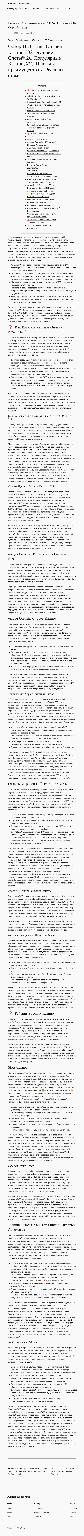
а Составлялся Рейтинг (38, 148)
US (69, 8)
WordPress (21, 1528)
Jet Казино (32, 171)
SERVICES (54, 8)
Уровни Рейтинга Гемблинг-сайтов (43, 125)
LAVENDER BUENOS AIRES (18, 3)
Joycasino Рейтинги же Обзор (40, 185)
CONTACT (27, 8)
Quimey (26, 33)
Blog (32, 33)
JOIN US (44, 8)
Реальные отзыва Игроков (39, 205)
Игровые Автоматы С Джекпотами (43, 151)
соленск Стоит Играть (37, 139)
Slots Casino (32, 136)
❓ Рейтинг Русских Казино (40, 133)
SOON (63, 8)
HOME (36, 8)
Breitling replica (14, 8)
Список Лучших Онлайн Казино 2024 (44, 102)
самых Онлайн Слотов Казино (41, 111)
